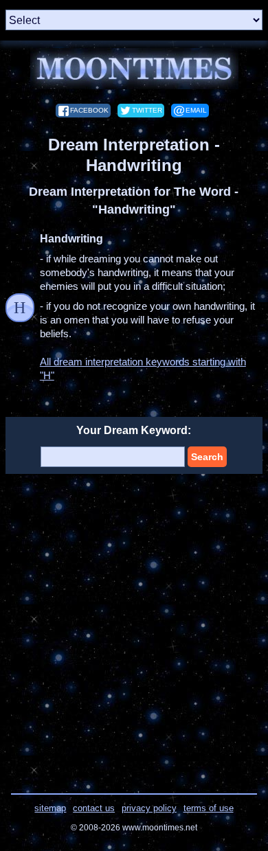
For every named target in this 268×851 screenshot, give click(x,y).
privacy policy (149, 808)
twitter (147, 110)
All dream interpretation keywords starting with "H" (143, 368)
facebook (89, 110)
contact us (94, 808)
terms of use (208, 808)
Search (207, 456)
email (196, 110)
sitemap (50, 808)
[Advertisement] (134, 625)
